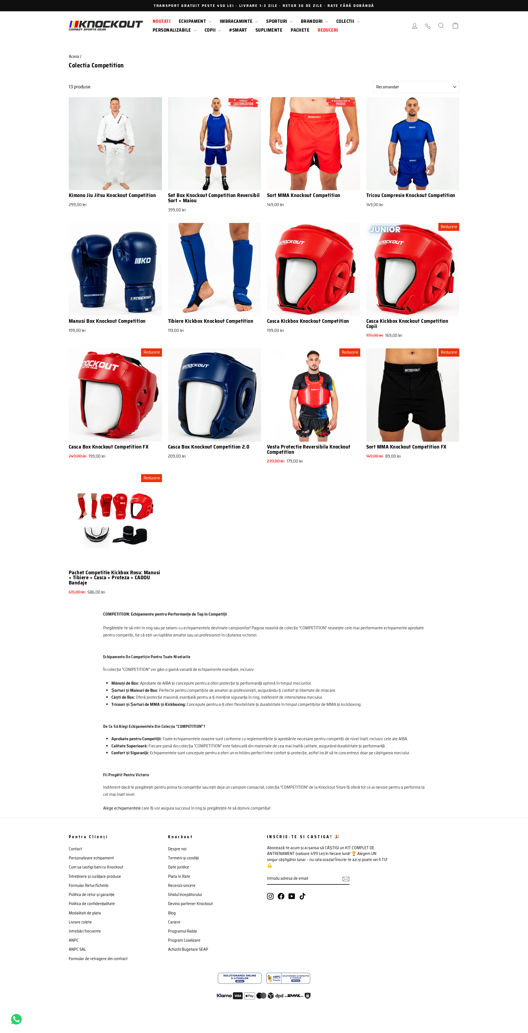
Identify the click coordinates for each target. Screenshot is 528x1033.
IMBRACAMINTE (237, 21)
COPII (211, 30)
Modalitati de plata (85, 913)
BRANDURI (312, 21)
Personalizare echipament (91, 858)
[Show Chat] (18, 1019)
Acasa (74, 56)
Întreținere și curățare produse (95, 876)
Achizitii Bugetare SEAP (188, 949)
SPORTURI (277, 21)
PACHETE (300, 30)
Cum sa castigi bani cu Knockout (96, 867)
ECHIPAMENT (193, 21)
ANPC (74, 940)
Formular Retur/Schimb (88, 885)
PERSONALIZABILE (172, 30)
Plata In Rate (179, 876)
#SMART (238, 30)
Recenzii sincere (182, 885)
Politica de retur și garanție (92, 894)
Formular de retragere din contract (98, 958)
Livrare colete (80, 922)
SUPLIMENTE (268, 30)
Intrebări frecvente (85, 931)
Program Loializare (184, 940)
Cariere (174, 922)
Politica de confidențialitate (92, 903)
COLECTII (346, 21)
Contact (75, 849)
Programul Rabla (182, 931)
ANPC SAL (77, 949)
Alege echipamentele (122, 808)
